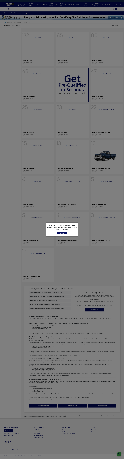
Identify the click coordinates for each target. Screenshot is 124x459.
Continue (62, 233)
